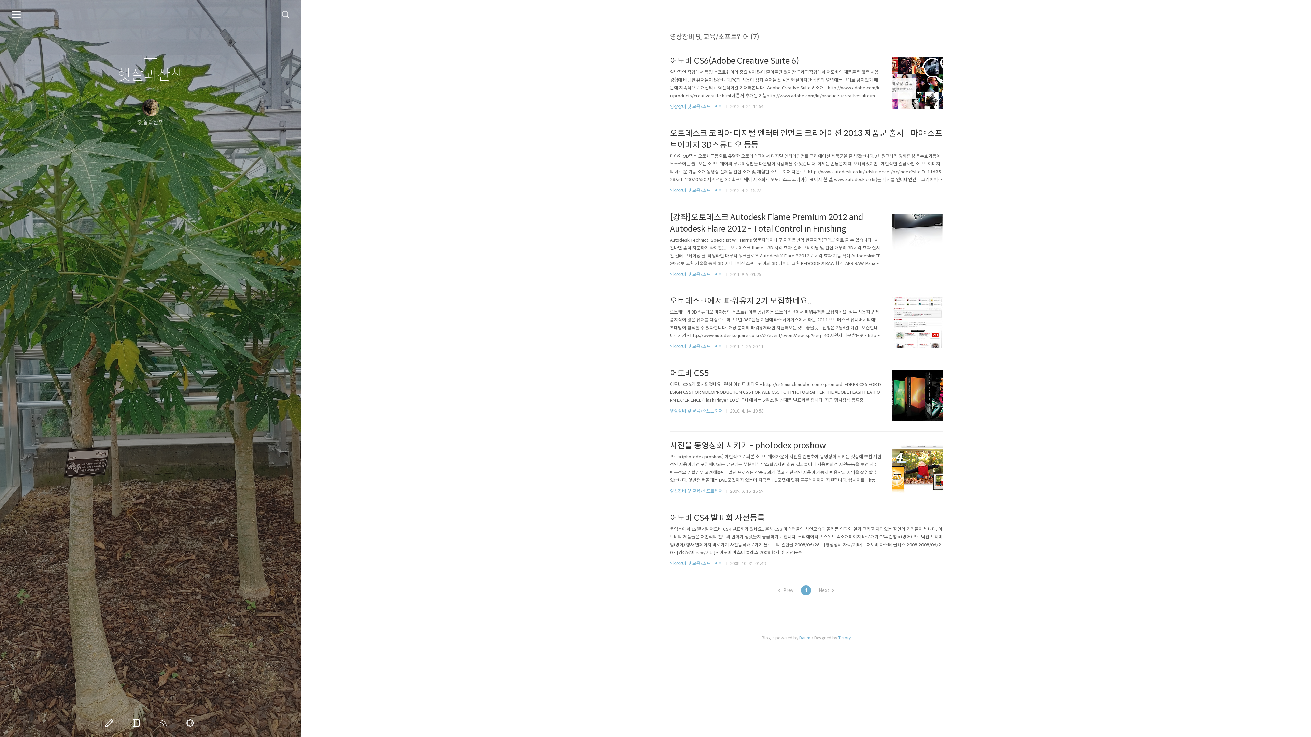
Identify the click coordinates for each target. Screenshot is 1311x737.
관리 (191, 723)
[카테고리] (16, 14)
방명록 (137, 723)
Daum (804, 637)
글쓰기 (110, 723)
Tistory (844, 637)
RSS (164, 723)
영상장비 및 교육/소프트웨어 (696, 107)
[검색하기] (286, 15)
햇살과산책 (150, 75)
